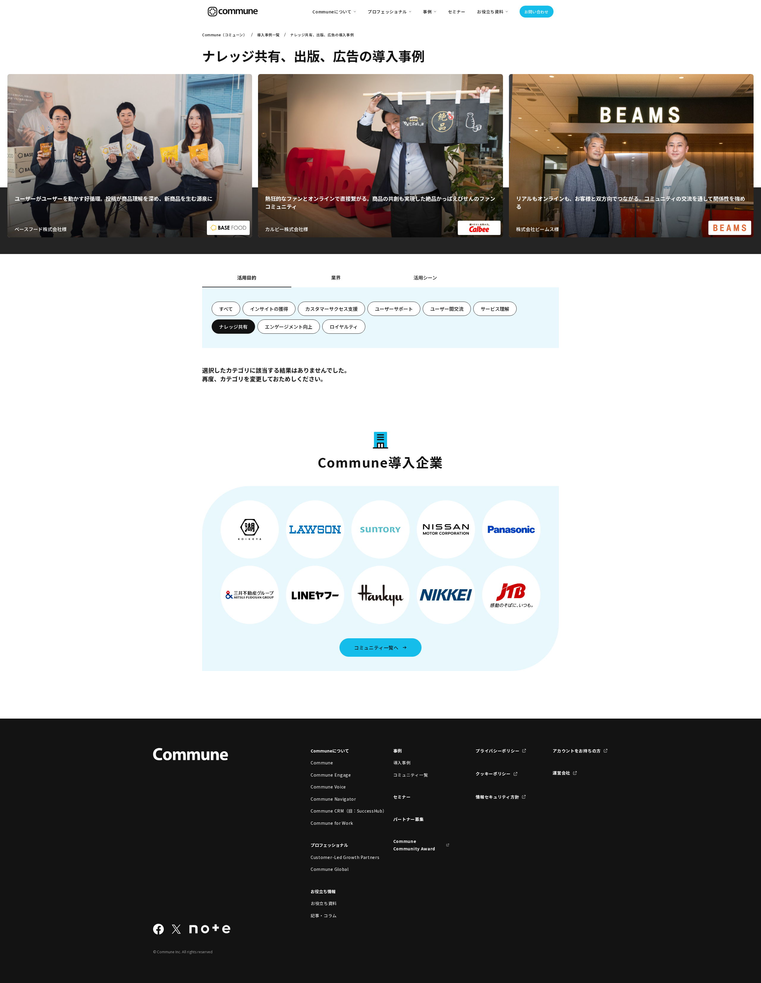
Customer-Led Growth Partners (339, 857)
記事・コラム (324, 915)
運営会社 (561, 773)
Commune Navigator (333, 799)
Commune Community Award (414, 845)
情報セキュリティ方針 (497, 797)
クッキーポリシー (493, 774)
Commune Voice (328, 787)
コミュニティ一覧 (410, 775)
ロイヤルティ (344, 326)
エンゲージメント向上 (288, 326)
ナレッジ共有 (233, 326)
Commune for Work (332, 823)
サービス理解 (495, 308)
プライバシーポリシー (497, 751)
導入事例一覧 (268, 34)
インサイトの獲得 (269, 308)
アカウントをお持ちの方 (577, 751)
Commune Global (330, 869)
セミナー (457, 12)
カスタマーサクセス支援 (331, 308)
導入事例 (402, 763)
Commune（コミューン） (224, 34)
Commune (322, 763)
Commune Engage (331, 775)
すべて (226, 308)
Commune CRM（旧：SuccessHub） (339, 811)
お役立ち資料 (324, 903)
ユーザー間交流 (446, 308)
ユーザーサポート (394, 308)
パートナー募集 (408, 819)
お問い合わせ (536, 12)
